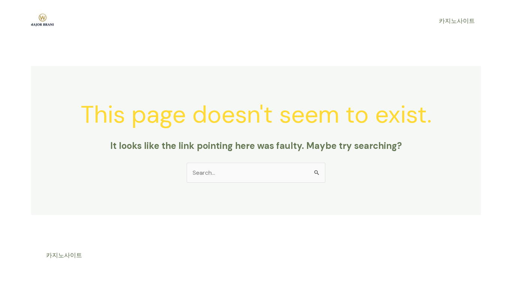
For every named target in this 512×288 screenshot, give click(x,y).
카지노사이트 (457, 21)
